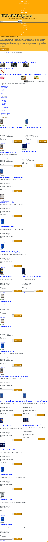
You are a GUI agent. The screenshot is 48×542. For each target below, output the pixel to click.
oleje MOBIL (3, 103)
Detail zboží (27, 143)
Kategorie (3, 90)
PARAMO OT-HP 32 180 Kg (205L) (32, 277)
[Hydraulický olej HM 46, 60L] (26, 121)
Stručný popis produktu (5, 89)
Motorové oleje (24, 23)
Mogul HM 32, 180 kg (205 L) (32, 425)
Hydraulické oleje (24, 29)
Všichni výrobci (4, 97)
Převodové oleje (24, 25)
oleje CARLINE (4, 100)
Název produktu (4, 87)
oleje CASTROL (4, 101)
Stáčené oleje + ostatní (5, 113)
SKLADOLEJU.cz (24, 1)
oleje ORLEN (3, 106)
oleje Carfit (3, 99)
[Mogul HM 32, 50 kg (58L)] (24, 146)
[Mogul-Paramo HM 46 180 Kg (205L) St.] (24, 395)
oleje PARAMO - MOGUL (6, 107)
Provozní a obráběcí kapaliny (24, 30)
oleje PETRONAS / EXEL (6, 108)
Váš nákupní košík (24, 12)
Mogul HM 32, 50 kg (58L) (29, 151)
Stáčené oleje (24, 8)
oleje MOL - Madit (4, 104)
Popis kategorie (4, 91)
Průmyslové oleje (24, 27)
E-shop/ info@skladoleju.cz (24, 3)
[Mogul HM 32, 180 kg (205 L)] (26, 419)
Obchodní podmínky (24, 5)
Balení (2, 93)
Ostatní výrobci (4, 111)
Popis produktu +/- (4, 86)
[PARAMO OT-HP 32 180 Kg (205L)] (23, 271)
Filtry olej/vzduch (24, 10)
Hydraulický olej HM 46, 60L (33, 127)
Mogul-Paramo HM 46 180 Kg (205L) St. (35, 401)
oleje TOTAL (3, 110)
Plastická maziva (24, 32)
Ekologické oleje (24, 34)
